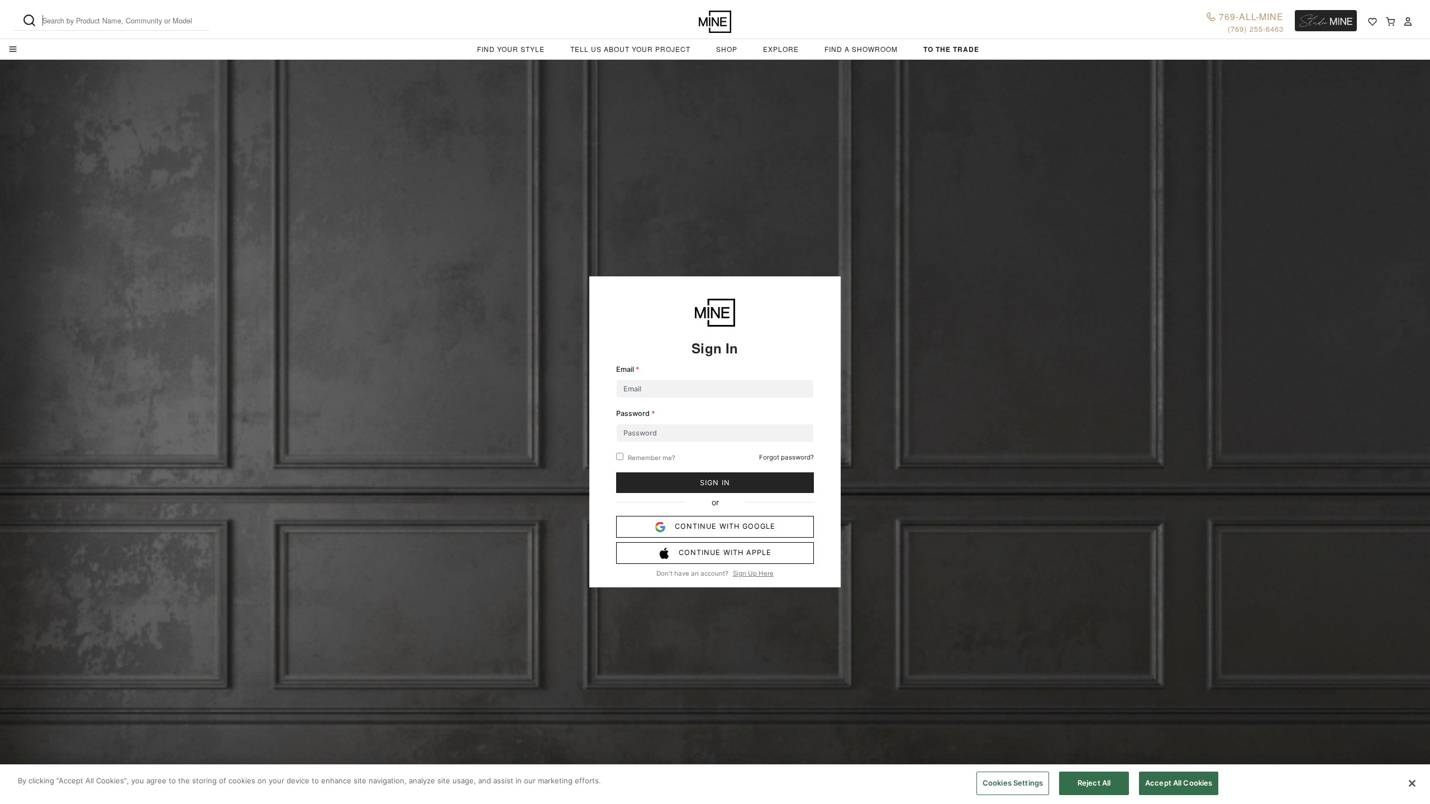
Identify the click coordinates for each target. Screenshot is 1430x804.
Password (635, 413)
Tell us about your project (630, 49)
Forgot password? (786, 457)
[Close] (1412, 783)
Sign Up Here (753, 573)
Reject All (1094, 782)
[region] (715, 784)
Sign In (715, 482)
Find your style (511, 49)
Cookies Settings (1013, 782)
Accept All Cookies (1178, 782)
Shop (726, 49)
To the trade (951, 49)
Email (628, 369)
